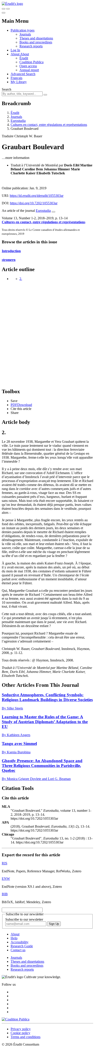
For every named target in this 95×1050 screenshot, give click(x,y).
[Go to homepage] (12, 4)
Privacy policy (21, 1029)
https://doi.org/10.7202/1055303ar (33, 203)
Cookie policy (20, 1033)
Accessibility (19, 942)
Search (6, 89)
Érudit (23, 58)
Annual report (29, 70)
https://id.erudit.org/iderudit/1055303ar (36, 195)
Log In (15, 50)
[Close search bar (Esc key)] (8, 8)
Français (16, 78)
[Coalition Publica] (15, 1019)
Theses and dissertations (36, 38)
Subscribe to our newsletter (24, 919)
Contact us (18, 950)
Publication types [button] (22, 30)
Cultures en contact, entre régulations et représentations (49, 125)
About (24, 54)
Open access (28, 66)
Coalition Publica (31, 62)
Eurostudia (18, 121)
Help (14, 938)
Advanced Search (23, 74)
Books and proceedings (35, 42)
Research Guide (22, 946)
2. (20, 279)
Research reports (31, 46)
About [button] (15, 54)
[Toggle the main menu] (3, 12)
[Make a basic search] (3, 8)
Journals (25, 34)
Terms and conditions (25, 1037)
